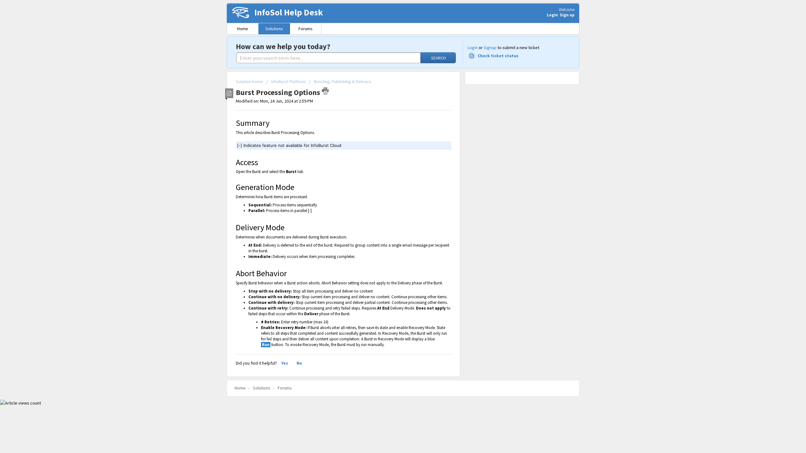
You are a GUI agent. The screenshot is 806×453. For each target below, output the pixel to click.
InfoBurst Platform (288, 81)
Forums (305, 28)
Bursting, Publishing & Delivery (342, 81)
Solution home (250, 81)
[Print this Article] (325, 90)
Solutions (274, 28)
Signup (490, 47)
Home (242, 28)
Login (473, 47)
